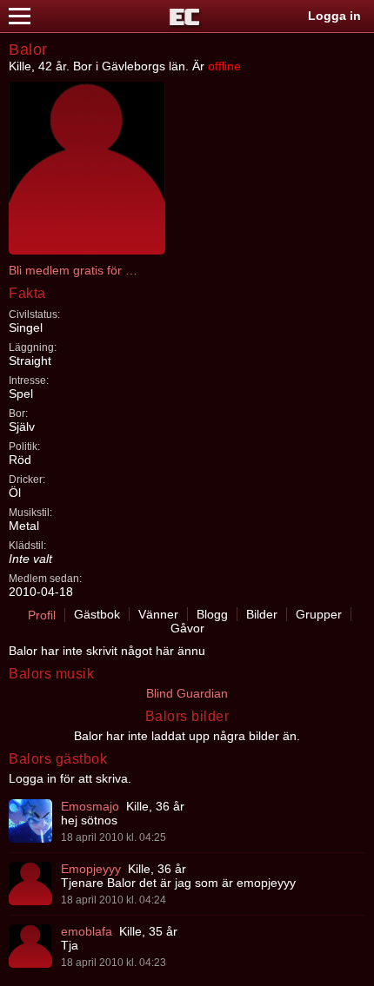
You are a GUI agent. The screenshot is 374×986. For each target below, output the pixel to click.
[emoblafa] (30, 946)
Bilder (261, 614)
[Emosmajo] (30, 821)
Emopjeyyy (91, 869)
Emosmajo (90, 806)
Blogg (212, 614)
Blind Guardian (187, 693)
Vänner (158, 614)
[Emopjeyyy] (30, 883)
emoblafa (86, 931)
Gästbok (97, 614)
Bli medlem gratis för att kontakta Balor (74, 270)
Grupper (319, 614)
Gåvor (187, 628)
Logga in (334, 16)
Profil (42, 615)
